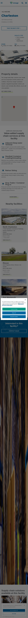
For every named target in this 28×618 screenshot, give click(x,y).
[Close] (25, 299)
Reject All (14, 312)
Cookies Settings (14, 309)
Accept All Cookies (14, 316)
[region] (14, 309)
